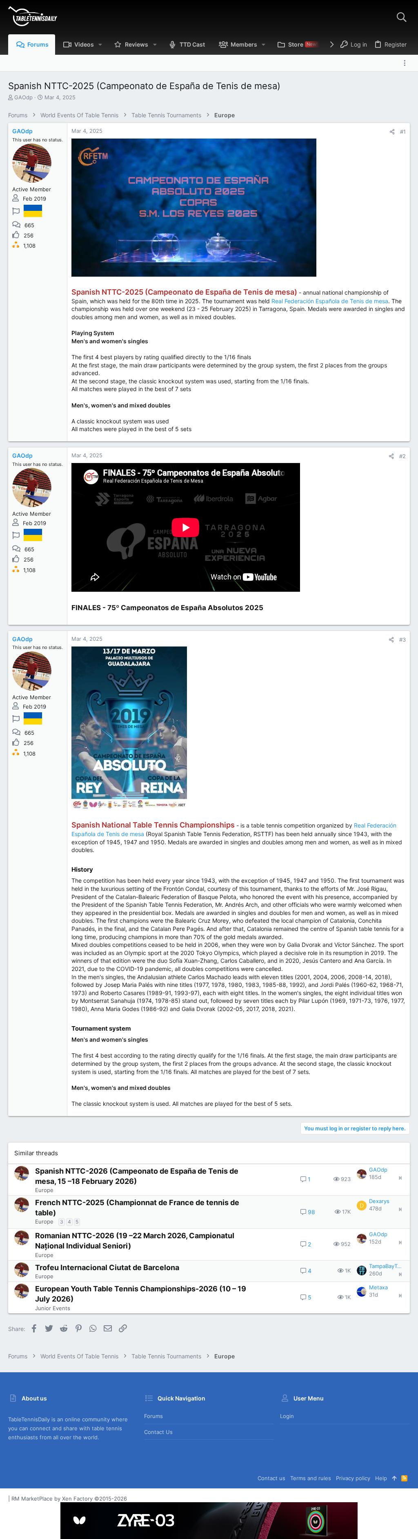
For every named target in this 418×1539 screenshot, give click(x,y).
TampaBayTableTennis (386, 1266)
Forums (153, 1416)
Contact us (158, 1432)
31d (373, 1294)
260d (375, 1273)
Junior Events (52, 1308)
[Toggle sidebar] (406, 63)
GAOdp (23, 97)
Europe (44, 1190)
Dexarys (379, 1201)
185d (375, 1177)
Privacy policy (353, 1478)
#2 (402, 456)
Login (287, 1416)
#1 (403, 131)
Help (381, 1478)
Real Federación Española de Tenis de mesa (329, 301)
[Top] (394, 1478)
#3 (402, 639)
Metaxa (378, 1287)
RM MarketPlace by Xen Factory (69, 1498)
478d (375, 1208)
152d (375, 1241)
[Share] (392, 132)
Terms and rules (310, 1478)
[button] (100, 44)
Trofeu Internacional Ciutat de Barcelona (107, 1267)
